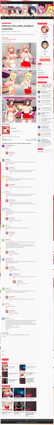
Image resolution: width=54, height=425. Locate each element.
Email (3, 355)
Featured (5, 23)
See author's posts (16, 131)
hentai (8, 136)
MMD (14, 17)
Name (3, 351)
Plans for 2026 (5, 367)
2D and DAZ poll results (5, 374)
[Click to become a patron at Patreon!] (45, 59)
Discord (31, 17)
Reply (7, 149)
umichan (18, 136)
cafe (5, 136)
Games (9, 17)
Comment (4, 336)
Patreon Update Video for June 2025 (22, 374)
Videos (4, 396)
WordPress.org (41, 74)
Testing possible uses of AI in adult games (5, 381)
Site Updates (19, 396)
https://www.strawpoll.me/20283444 (9, 39)
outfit (13, 136)
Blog (3, 23)
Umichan (9, 23)
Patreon (22, 17)
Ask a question (36, 17)
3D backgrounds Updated (31, 139)
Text (15, 409)
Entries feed (40, 70)
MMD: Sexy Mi (47, 107)
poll (15, 136)
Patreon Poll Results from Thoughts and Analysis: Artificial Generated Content (22, 381)
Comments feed (41, 72)
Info (26, 17)
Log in (39, 68)
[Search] (50, 18)
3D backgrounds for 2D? (7, 139)
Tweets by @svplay (41, 79)
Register (39, 66)
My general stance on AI (22, 367)
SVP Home (4, 17)
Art (17, 17)
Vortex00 (5, 31)
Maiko (11, 136)
